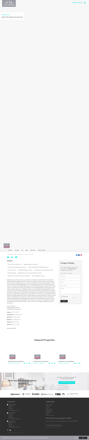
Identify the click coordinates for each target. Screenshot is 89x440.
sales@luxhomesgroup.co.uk (14, 410)
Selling (37, 2)
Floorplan (17, 250)
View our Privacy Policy (42, 437)
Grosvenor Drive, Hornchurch (40, 361)
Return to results (41, 250)
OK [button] (83, 437)
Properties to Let (49, 405)
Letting (44, 2)
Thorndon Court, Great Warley (66, 361)
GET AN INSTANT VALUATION (66, 382)
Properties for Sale (49, 404)
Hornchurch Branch (49, 409)
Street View (32, 250)
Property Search (77, 2)
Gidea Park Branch (49, 411)
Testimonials (48, 412)
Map (27, 250)
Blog (46, 414)
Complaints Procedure (50, 415)
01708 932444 (11, 425)
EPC (22, 250)
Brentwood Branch (49, 410)
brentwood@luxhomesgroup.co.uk (15, 418)
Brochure (10, 250)
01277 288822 (11, 417)
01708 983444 (11, 409)
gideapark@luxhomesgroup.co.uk (15, 427)
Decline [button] (76, 437)
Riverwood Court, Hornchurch (16, 361)
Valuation (68, 2)
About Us (51, 2)
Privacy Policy (20, 432)
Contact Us (59, 2)
